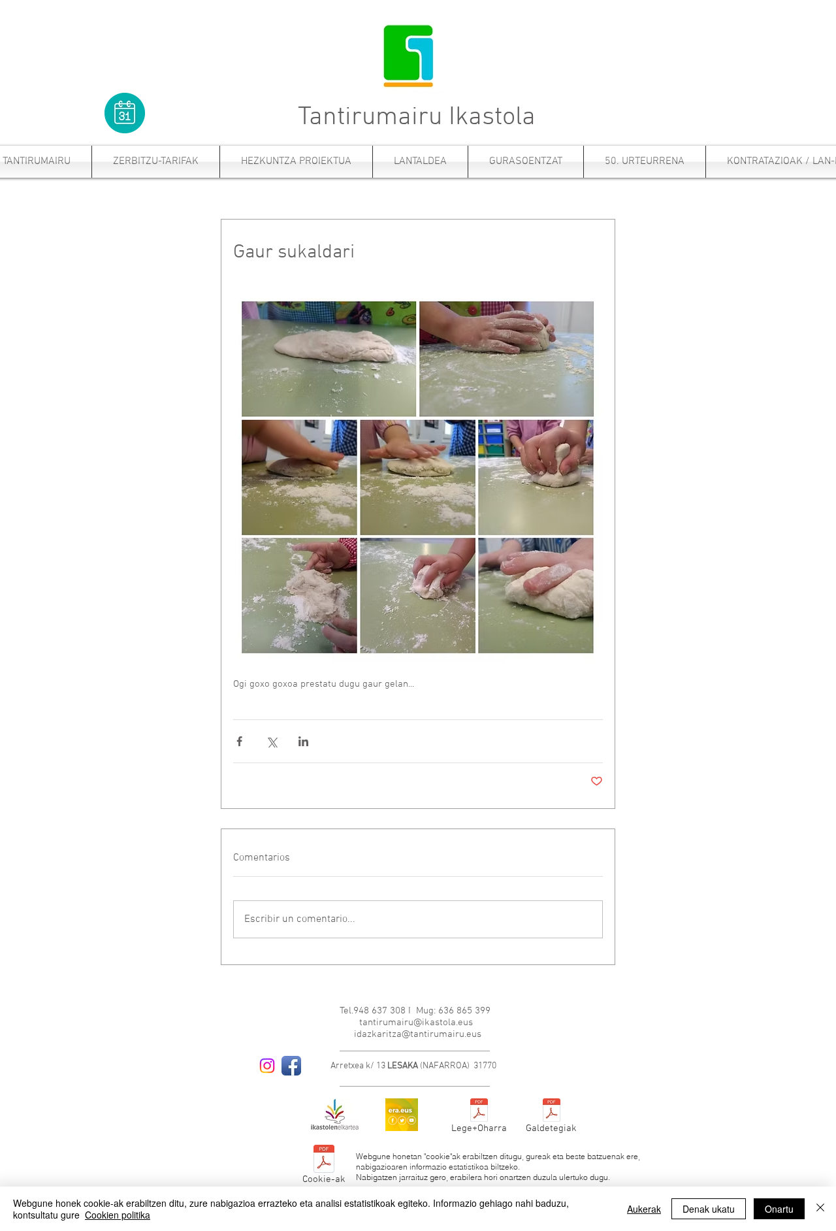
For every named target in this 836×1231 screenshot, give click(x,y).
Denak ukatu (709, 1208)
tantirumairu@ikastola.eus (416, 1022)
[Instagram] (267, 1065)
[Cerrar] (820, 1209)
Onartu (779, 1208)
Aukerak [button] (644, 1208)
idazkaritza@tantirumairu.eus (417, 1034)
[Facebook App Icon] (291, 1065)
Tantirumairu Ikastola (417, 117)
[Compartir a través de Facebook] (239, 741)
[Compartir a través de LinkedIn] (303, 741)
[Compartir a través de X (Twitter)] (271, 741)
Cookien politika (117, 1214)
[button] (155, 162)
